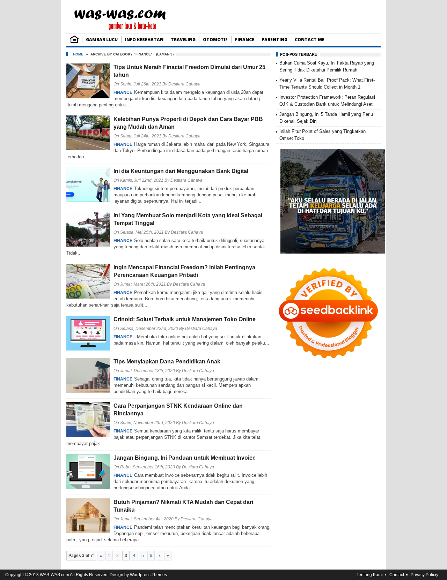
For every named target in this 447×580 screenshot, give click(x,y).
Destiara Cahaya (184, 84)
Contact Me (309, 40)
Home (78, 54)
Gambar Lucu (102, 40)
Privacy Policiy (424, 574)
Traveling (183, 40)
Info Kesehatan (144, 40)
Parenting (274, 40)
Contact (396, 574)
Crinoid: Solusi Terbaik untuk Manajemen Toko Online (184, 319)
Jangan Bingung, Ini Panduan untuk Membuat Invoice (184, 458)
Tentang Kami (370, 574)
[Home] (74, 41)
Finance (244, 40)
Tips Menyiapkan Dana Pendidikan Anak (166, 361)
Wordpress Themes (148, 574)
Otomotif (215, 40)
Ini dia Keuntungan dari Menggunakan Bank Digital (180, 171)
